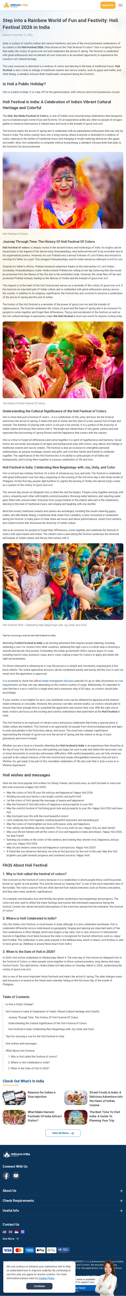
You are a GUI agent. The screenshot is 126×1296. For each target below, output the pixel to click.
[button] (116, 1287)
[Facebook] (6, 1175)
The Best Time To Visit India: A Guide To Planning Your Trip (104, 1116)
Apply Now (108, 5)
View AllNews (60, 1133)
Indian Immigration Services (58, 680)
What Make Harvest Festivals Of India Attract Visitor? (45, 1116)
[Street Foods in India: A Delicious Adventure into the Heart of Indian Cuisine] (75, 1098)
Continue (39, 1286)
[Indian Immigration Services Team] (15, 5)
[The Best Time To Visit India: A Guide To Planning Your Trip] (75, 1117)
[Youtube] (16, 1175)
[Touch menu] (120, 5)
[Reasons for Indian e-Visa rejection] (14, 1098)
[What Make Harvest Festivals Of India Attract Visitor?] (14, 1117)
